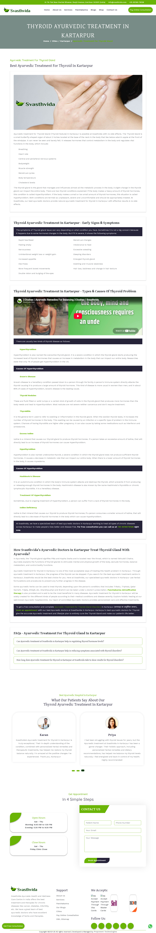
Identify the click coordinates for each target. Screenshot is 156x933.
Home (47, 10)
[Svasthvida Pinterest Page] (116, 926)
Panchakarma (81, 10)
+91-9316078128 (126, 527)
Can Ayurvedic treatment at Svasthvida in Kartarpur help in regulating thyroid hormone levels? (60, 641)
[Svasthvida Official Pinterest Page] (20, 2)
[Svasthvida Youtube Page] (29, 2)
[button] (73, 771)
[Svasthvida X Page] (109, 926)
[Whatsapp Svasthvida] (150, 926)
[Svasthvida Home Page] (17, 10)
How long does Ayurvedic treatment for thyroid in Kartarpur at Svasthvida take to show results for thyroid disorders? (70, 660)
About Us (57, 10)
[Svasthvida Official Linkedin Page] (24, 2)
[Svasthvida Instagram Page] (101, 926)
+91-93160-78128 (136, 2)
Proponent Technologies (105, 931)
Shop (101, 10)
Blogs (93, 10)
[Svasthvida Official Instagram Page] (11, 2)
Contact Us (112, 10)
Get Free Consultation (13, 926)
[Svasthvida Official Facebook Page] (6, 2)
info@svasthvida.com (117, 2)
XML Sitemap (62, 919)
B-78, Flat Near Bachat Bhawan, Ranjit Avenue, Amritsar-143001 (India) (75, 2)
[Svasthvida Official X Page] (15, 2)
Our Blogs (61, 907)
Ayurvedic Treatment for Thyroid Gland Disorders (77, 607)
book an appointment (26, 610)
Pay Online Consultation (140, 10)
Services (68, 10)
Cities (55, 41)
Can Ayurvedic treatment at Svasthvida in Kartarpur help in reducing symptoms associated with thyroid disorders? (69, 650)
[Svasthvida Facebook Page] (94, 926)
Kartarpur (65, 41)
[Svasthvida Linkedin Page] (123, 926)
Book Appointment (97, 860)
